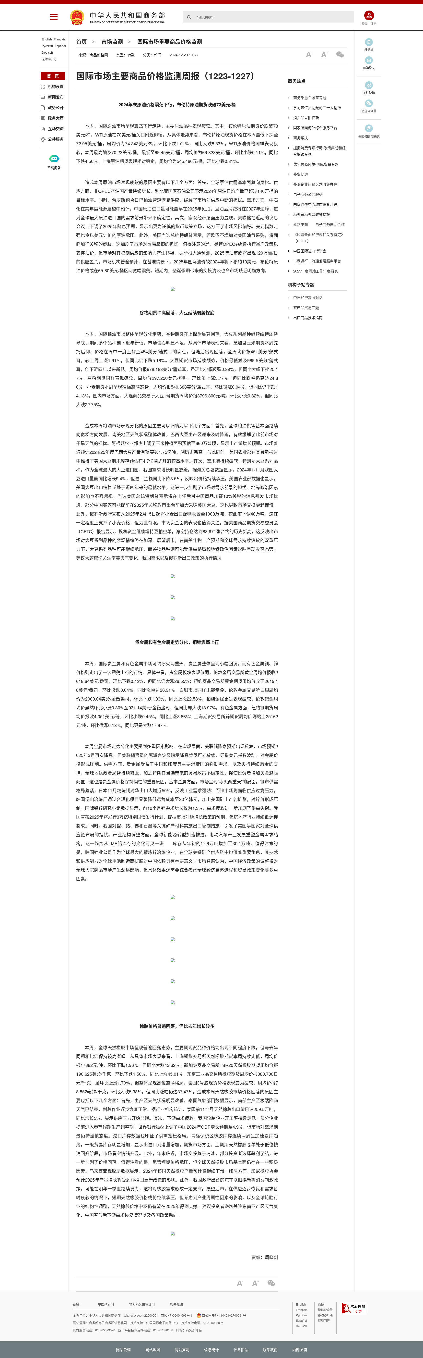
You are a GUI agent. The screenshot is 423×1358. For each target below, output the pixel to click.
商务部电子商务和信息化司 (108, 1322)
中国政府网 (106, 1304)
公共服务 (56, 139)
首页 (81, 41)
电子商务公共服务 (308, 194)
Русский (47, 46)
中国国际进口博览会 (309, 250)
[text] (268, 17)
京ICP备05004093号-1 (176, 1315)
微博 (321, 1304)
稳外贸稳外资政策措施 (311, 214)
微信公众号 (325, 1310)
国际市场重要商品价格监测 (169, 41)
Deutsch (47, 52)
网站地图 (152, 1349)
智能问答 (54, 167)
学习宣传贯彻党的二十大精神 (317, 107)
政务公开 (56, 107)
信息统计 (211, 1349)
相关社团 (176, 1304)
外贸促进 (300, 174)
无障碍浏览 (49, 59)
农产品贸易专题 (306, 307)
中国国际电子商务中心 (162, 1322)
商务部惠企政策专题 (309, 97)
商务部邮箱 (194, 1330)
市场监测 (112, 41)
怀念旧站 (241, 1349)
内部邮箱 (299, 1349)
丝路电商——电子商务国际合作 (319, 224)
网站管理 (123, 1349)
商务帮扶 (300, 137)
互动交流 (56, 128)
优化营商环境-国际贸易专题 (316, 164)
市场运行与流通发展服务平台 (317, 260)
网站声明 (182, 1349)
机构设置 (56, 86)
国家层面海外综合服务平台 (315, 127)
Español (60, 46)
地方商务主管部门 (142, 1304)
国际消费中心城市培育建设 (315, 204)
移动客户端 (325, 1315)
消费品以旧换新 (306, 117)
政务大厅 (56, 118)
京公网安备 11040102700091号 (224, 1315)
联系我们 (270, 1349)
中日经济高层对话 (308, 297)
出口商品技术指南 (308, 317)
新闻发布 (56, 97)
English (47, 39)
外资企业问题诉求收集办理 (315, 184)
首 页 (53, 76)
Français (59, 39)
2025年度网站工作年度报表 (315, 270)
